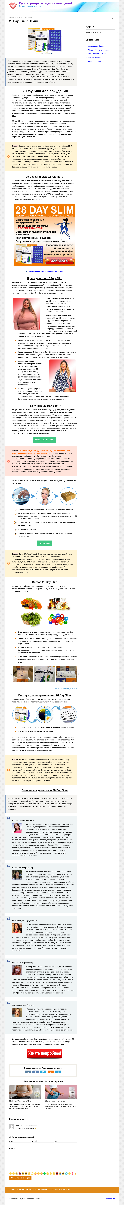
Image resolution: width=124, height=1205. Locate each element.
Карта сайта (110, 1199)
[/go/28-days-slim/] (44, 235)
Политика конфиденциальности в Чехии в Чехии (29, 1190)
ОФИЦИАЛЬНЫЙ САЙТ (45, 440)
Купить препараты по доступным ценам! (45, 3)
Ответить (21, 1131)
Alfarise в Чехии (94, 62)
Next (78, 674)
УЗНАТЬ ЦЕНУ (45, 543)
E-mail (34, 1141)
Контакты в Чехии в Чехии (60, 1190)
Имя (11, 1141)
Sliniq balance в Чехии (55, 1101)
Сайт (57, 1141)
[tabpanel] (23, 674)
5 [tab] (55, 685)
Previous (11, 674)
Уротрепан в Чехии (96, 46)
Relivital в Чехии (94, 58)
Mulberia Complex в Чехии (21, 1101)
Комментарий (14, 1149)
